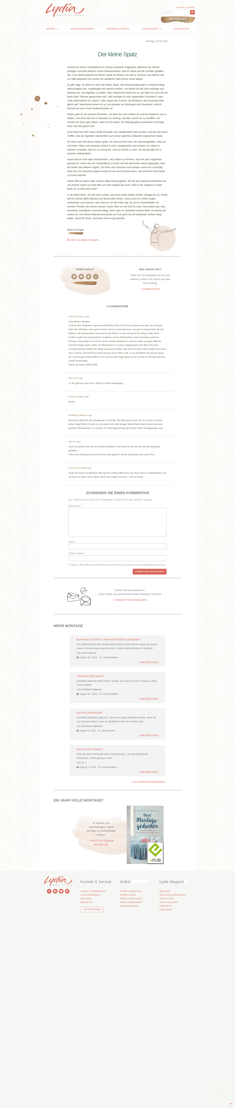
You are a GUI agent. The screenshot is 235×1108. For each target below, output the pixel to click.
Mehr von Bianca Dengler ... (86, 240)
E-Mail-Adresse (77, 553)
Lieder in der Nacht (90, 676)
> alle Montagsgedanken (148, 782)
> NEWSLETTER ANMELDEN (129, 600)
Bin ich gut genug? (90, 749)
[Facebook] (55, 891)
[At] (67, 891)
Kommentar (75, 506)
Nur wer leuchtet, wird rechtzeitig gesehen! (108, 639)
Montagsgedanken (82, 29)
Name (72, 542)
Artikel (50, 29)
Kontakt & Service (186, 8)
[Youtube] (61, 891)
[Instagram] (49, 891)
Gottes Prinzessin (89, 712)
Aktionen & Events (117, 29)
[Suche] (192, 12)
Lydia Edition (181, 29)
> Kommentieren (150, 289)
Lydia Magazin (150, 29)
